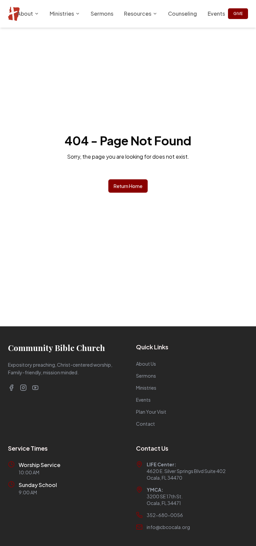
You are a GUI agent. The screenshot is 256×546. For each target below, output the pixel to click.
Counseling (182, 13)
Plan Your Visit (151, 412)
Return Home (128, 186)
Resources (137, 13)
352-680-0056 (165, 515)
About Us (146, 364)
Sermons (102, 13)
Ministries (62, 13)
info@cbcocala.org (168, 527)
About (25, 13)
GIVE (238, 13)
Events (216, 13)
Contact (145, 424)
